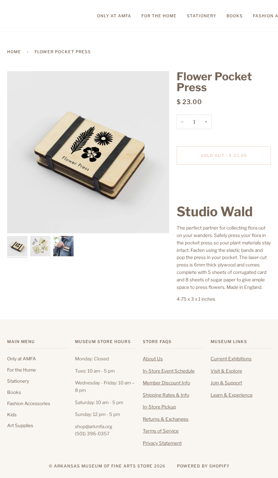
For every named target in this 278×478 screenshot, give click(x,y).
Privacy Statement (162, 443)
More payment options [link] (200, 196)
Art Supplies (20, 425)
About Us (153, 358)
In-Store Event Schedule (169, 371)
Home (14, 51)
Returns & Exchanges (165, 419)
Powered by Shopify (203, 466)
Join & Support (226, 382)
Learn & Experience (232, 395)
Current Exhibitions (231, 358)
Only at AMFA (21, 358)
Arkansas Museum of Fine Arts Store (103, 466)
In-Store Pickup (159, 407)
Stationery (18, 381)
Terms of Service (161, 431)
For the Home (21, 370)
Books (14, 392)
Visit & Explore (226, 371)
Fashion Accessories (28, 403)
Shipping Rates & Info (166, 395)
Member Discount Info (166, 382)
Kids (12, 414)
